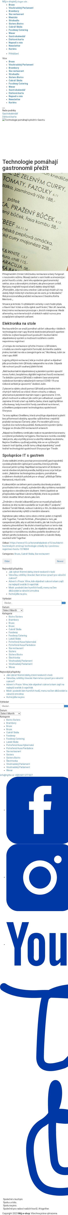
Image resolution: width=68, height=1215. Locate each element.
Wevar (12, 667)
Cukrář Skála (27, 554)
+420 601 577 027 (24, 775)
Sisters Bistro (16, 654)
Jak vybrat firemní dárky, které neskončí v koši (32, 572)
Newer (60, 561)
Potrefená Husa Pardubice (22, 645)
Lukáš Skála (15, 638)
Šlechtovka (14, 657)
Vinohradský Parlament (20, 661)
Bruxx (17, 554)
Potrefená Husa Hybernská (22, 642)
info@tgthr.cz (7, 775)
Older (7, 561)
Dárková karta (9, 117)
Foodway (13, 632)
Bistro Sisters (16, 616)
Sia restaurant (42, 554)
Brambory (14, 620)
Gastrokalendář (10, 113)
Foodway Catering (18, 635)
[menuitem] (13, 17)
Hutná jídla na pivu (18, 594)
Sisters (12, 651)
